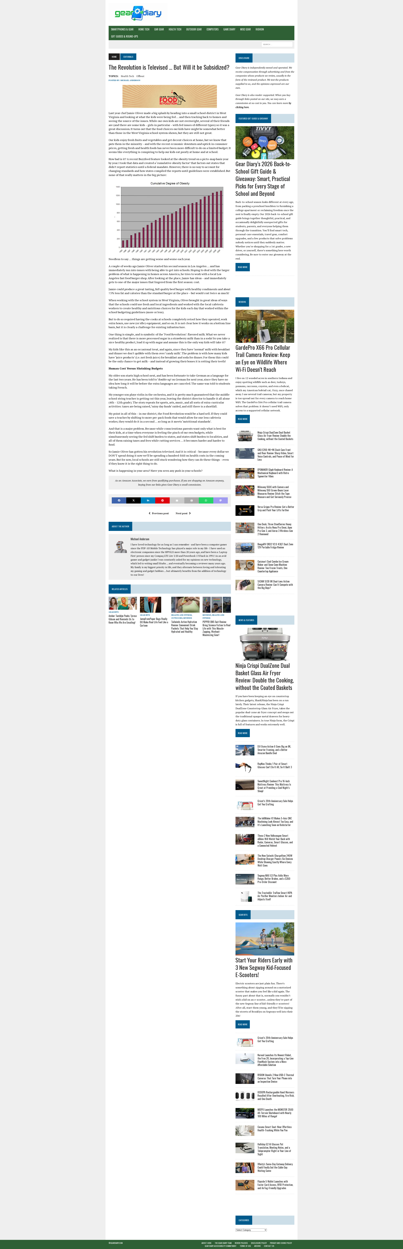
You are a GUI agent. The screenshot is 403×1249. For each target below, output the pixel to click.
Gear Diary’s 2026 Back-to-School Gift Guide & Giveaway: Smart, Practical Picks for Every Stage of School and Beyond (263, 178)
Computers (213, 29)
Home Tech (143, 29)
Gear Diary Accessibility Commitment (220, 1246)
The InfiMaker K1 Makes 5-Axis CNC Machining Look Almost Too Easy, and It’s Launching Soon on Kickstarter (275, 821)
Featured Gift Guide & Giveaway (253, 118)
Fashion (260, 29)
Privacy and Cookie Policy (281, 1243)
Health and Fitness (181, 615)
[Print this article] (191, 500)
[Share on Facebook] (119, 500)
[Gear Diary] (138, 13)
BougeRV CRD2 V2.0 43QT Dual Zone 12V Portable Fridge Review (275, 545)
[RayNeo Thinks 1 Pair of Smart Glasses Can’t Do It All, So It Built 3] (245, 770)
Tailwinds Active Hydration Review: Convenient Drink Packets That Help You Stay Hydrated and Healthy (184, 626)
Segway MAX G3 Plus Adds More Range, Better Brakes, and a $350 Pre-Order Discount (274, 879)
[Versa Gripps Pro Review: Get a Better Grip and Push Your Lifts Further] (245, 513)
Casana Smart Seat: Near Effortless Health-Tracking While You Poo (275, 1128)
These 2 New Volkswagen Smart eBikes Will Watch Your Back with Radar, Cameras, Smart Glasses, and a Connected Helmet (275, 840)
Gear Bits (114, 612)
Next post (181, 513)
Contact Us (269, 1246)
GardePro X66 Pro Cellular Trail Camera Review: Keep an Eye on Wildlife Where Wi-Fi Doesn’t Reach (263, 358)
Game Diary (229, 29)
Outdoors (176, 618)
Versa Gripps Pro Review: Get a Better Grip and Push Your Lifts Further (276, 508)
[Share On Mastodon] (220, 500)
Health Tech (175, 29)
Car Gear (159, 29)
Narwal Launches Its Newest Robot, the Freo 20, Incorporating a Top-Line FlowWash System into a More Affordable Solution (275, 1060)
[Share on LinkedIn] (148, 500)
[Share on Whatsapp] (206, 500)
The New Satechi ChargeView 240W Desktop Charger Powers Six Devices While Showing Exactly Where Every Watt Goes (275, 860)
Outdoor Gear (194, 29)
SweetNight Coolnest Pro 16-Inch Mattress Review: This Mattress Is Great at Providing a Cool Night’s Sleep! (274, 786)
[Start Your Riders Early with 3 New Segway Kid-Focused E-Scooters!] (265, 953)
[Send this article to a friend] (177, 500)
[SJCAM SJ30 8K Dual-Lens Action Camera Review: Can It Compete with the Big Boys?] (245, 588)
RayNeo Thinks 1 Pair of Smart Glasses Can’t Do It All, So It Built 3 (275, 765)
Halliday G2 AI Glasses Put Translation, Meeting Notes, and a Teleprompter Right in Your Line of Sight (274, 1149)
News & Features (246, 620)
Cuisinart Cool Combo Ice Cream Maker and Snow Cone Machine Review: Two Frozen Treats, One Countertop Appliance (273, 566)
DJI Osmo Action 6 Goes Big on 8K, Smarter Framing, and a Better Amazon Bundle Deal (274, 750)
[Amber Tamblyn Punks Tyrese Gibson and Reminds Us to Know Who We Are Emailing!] (123, 607)
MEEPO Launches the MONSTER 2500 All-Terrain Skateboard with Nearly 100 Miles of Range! (275, 1113)
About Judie (206, 1243)
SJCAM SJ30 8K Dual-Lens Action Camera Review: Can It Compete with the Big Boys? (275, 584)
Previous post (160, 513)
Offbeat (140, 76)
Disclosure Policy (259, 1243)
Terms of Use (245, 1246)
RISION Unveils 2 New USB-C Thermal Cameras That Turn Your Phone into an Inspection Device (276, 1078)
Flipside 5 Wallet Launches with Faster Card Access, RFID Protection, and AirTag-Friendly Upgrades (275, 1185)
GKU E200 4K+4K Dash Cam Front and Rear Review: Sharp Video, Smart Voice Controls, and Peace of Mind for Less (276, 454)
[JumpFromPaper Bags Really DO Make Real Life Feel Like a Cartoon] (150, 610)
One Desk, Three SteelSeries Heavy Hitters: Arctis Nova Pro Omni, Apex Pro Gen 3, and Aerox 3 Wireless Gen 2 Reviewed (275, 529)
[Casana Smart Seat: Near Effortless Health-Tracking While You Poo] (245, 1134)
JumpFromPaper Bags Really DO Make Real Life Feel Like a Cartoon (154, 622)
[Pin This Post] (162, 500)
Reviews (187, 618)
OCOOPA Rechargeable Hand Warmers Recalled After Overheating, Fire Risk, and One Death (276, 1095)
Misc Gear (245, 29)
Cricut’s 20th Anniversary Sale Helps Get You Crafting (275, 802)
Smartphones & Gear (122, 29)
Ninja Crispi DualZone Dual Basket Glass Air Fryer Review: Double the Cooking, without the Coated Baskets (275, 436)
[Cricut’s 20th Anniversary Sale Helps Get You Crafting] (245, 808)
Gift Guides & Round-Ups (124, 36)
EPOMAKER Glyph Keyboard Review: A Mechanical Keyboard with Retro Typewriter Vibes (275, 473)
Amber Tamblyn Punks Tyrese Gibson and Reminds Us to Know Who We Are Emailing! (123, 619)
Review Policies (241, 1243)
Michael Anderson (130, 80)
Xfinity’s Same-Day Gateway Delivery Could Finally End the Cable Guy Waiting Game (275, 1167)
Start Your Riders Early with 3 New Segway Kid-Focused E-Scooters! (264, 967)
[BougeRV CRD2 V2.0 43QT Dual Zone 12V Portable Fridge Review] (245, 551)
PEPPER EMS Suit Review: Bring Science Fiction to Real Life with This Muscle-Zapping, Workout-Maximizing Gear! (216, 628)
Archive (257, 1246)
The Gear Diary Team (223, 1243)
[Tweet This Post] (133, 500)
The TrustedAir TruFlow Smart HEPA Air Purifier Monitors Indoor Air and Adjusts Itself (275, 896)
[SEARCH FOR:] (277, 44)
